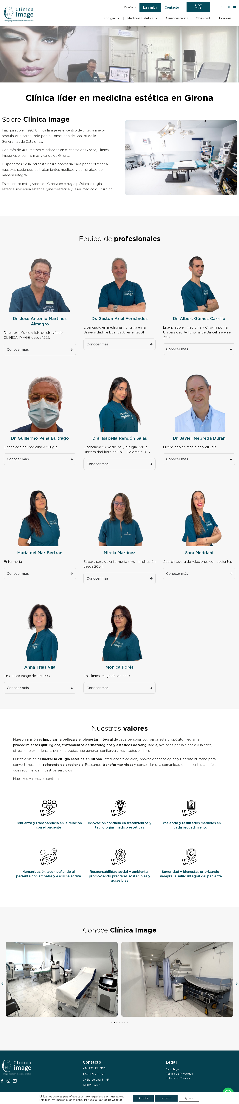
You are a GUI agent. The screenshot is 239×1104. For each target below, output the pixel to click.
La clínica (150, 7)
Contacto (172, 7)
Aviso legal (172, 1069)
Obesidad (203, 18)
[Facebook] (2, 1081)
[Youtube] (15, 1081)
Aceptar (143, 1098)
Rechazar (166, 1098)
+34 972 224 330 (94, 1068)
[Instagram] (8, 1081)
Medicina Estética (140, 18)
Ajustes (189, 1098)
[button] (2, 984)
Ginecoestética (177, 18)
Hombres (225, 18)
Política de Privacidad (179, 1073)
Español (128, 7)
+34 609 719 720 (94, 1074)
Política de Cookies (178, 1078)
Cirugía (109, 18)
